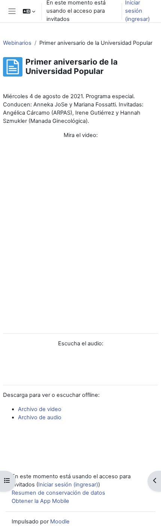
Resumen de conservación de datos (58, 492)
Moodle (60, 521)
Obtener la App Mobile (40, 501)
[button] (29, 11)
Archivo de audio (39, 417)
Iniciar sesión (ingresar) (68, 484)
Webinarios (17, 43)
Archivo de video (39, 409)
